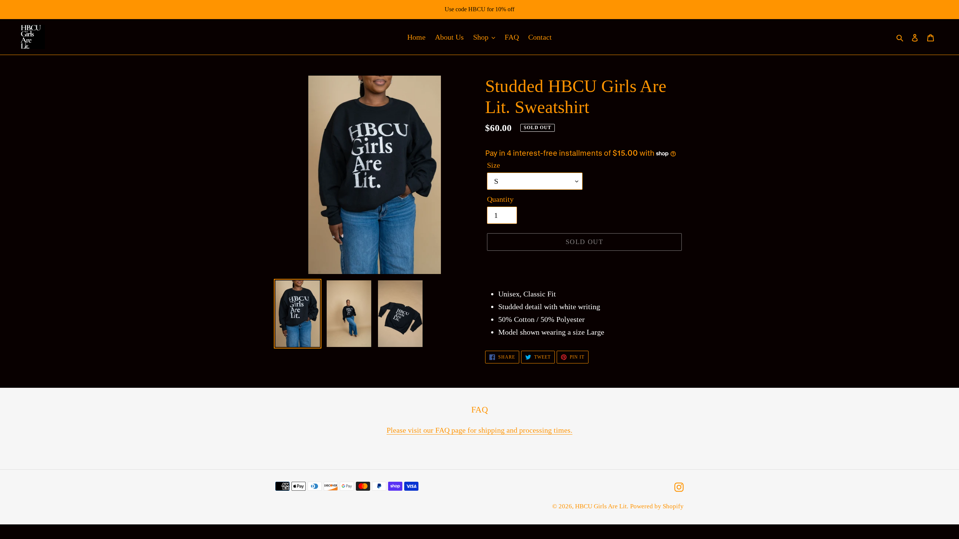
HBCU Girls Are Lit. (601, 506)
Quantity (500, 199)
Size (493, 165)
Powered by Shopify (657, 506)
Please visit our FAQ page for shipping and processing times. (479, 430)
